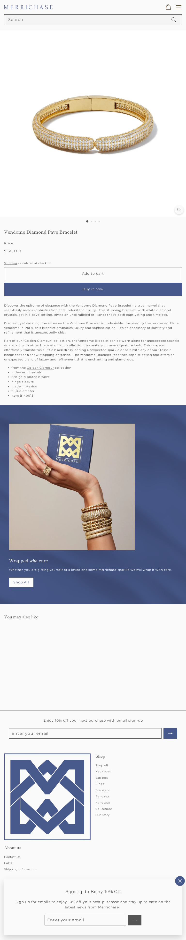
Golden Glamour (40, 367)
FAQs (8, 863)
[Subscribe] (134, 920)
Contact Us (12, 857)
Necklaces (103, 771)
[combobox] (93, 19)
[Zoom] (179, 209)
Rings (99, 784)
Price (8, 243)
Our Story (102, 815)
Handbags (102, 802)
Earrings (101, 777)
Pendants (102, 796)
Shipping (10, 263)
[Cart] (168, 7)
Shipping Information (20, 869)
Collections (103, 809)
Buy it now (93, 289)
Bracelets (102, 790)
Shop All (21, 582)
